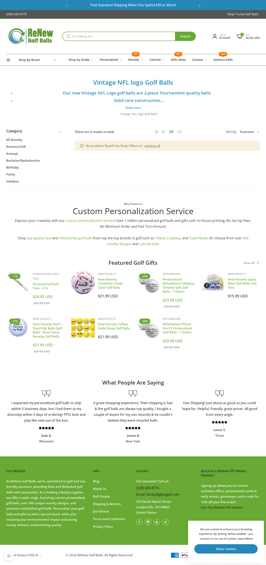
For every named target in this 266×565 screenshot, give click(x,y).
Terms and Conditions (109, 519)
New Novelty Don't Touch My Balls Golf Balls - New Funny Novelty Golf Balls (47, 330)
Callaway (174, 238)
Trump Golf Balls (247, 14)
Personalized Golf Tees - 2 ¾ (46, 286)
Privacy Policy (103, 526)
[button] (66, 5)
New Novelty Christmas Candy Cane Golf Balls (110, 283)
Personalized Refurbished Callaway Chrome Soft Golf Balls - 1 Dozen (179, 285)
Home (113, 114)
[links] (140, 521)
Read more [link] (133, 108)
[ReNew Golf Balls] (31, 36)
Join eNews (101, 511)
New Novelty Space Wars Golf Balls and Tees (242, 283)
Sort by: (231, 131)
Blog (96, 481)
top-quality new (39, 238)
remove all (152, 146)
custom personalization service (90, 220)
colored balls (149, 244)
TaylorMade (198, 238)
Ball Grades (101, 496)
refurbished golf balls (75, 238)
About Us (99, 489)
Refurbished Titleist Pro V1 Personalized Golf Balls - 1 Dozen (177, 328)
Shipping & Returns (107, 504)
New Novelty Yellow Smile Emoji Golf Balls (114, 326)
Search (185, 36)
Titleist (160, 238)
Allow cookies (226, 549)
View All (249, 263)
